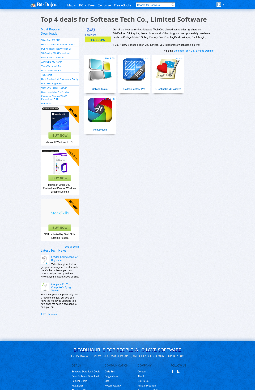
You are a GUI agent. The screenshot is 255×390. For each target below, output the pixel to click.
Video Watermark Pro (51, 66)
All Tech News (49, 314)
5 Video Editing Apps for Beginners (64, 258)
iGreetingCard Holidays (168, 89)
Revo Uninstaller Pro (51, 70)
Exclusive (104, 5)
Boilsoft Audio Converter (52, 57)
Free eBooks (122, 5)
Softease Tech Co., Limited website (194, 50)
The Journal (47, 74)
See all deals (72, 246)
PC (81, 5)
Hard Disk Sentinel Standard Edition (58, 44)
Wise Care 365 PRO (50, 39)
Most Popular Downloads (51, 31)
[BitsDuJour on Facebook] (173, 371)
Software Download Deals (86, 371)
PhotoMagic (100, 129)
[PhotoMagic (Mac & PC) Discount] (99, 109)
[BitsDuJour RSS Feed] (179, 371)
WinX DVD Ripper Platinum (54, 87)
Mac (70, 5)
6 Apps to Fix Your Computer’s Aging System (61, 287)
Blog (107, 381)
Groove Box (46, 103)
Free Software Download (85, 376)
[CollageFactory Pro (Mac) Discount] (133, 68)
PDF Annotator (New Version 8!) (56, 48)
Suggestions (111, 376)
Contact (142, 371)
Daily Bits (110, 371)
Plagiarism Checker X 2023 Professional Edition (54, 97)
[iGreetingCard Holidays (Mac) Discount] (167, 68)
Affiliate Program (147, 385)
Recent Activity (113, 385)
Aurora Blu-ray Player (51, 61)
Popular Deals (79, 381)
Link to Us (143, 381)
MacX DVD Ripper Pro (51, 83)
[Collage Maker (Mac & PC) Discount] (99, 68)
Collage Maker (100, 89)
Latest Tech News (53, 250)
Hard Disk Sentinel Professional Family (59, 79)
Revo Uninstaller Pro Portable (55, 92)
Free (91, 5)
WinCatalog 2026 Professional (55, 52)
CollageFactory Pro (134, 89)
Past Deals (77, 385)
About (141, 376)
